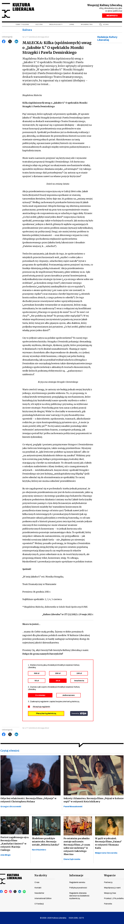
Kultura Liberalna (18, 10)
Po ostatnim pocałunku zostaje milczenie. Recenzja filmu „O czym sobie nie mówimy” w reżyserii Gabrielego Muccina (77, 846)
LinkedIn (16, 41)
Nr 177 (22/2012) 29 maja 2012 (35, 37)
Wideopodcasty (55, 24)
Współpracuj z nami (112, 888)
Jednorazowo (68, 695)
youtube (6, 891)
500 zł (36, 673)
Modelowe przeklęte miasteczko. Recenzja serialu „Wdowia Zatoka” (45, 841)
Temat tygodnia (22, 24)
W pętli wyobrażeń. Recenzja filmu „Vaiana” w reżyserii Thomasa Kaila (108, 843)
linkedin (19, 891)
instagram (10, 891)
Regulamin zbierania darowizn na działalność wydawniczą (79, 895)
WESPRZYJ (112, 16)
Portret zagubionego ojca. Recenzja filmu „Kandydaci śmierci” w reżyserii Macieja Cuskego (14, 843)
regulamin (46, 707)
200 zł (57, 673)
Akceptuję (41, 707)
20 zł (58, 681)
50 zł (37, 681)
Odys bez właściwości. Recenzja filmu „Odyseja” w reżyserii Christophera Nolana (28, 800)
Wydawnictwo (87, 24)
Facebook (4, 41)
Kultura (39, 24)
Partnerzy (108, 882)
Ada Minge (5, 855)
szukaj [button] (106, 24)
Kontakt (38, 888)
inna (79, 681)
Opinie (71, 24)
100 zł (79, 673)
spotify (24, 891)
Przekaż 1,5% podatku (114, 898)
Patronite (108, 904)
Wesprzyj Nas (110, 893)
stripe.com (79, 713)
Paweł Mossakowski (73, 806)
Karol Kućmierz (39, 850)
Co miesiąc (40, 695)
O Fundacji (39, 904)
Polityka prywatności (78, 888)
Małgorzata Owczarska (106, 853)
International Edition (43, 898)
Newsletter (39, 893)
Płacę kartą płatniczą (46, 713)
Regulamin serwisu (77, 882)
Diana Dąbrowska (72, 859)
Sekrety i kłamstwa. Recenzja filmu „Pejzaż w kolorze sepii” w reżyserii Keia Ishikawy (94, 800)
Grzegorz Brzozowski (10, 806)
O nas (37, 882)
